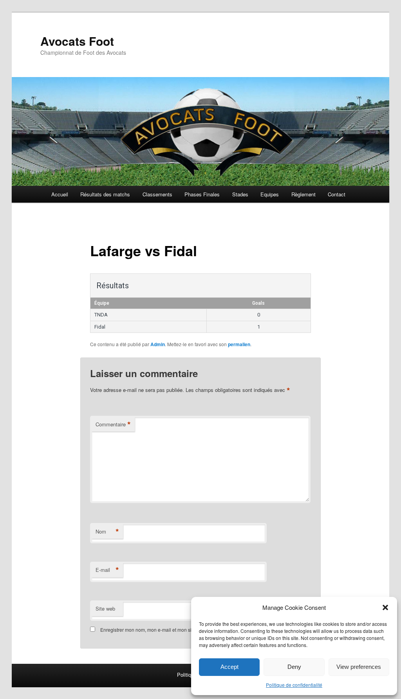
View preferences (358, 666)
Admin (157, 344)
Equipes (269, 194)
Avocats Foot (77, 40)
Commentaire (113, 424)
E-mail (107, 570)
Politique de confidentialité (294, 684)
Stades (240, 194)
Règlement (303, 194)
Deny (294, 666)
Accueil (59, 194)
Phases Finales (202, 194)
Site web (105, 608)
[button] (385, 607)
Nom (107, 531)
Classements (157, 194)
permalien (239, 344)
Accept (229, 666)
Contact (336, 194)
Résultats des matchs (105, 194)
